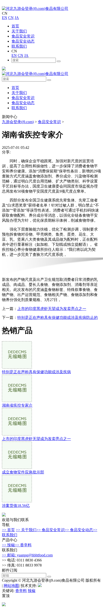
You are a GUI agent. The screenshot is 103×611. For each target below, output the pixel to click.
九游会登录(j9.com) (18, 122)
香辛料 (21, 591)
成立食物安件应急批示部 (23, 472)
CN (11, 18)
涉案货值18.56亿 (16, 506)
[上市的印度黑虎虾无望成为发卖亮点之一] (17, 434)
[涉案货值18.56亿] (17, 501)
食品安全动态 (22, 41)
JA (17, 18)
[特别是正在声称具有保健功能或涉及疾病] (17, 367)
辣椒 (31, 591)
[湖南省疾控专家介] (17, 401)
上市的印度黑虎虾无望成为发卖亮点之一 (51, 309)
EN (4, 18)
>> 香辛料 (23, 545)
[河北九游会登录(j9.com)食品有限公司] (35, 8)
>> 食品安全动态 (79, 530)
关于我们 (19, 31)
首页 (15, 26)
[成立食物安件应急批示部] (17, 468)
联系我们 (19, 46)
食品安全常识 (22, 36)
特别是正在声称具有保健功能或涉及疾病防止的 (57, 317)
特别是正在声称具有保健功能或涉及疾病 (36, 372)
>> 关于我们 (26, 530)
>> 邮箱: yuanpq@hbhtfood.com (27, 555)
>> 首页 (8, 530)
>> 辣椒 (8, 545)
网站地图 (11, 586)
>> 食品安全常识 (50, 530)
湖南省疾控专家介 (17, 405)
